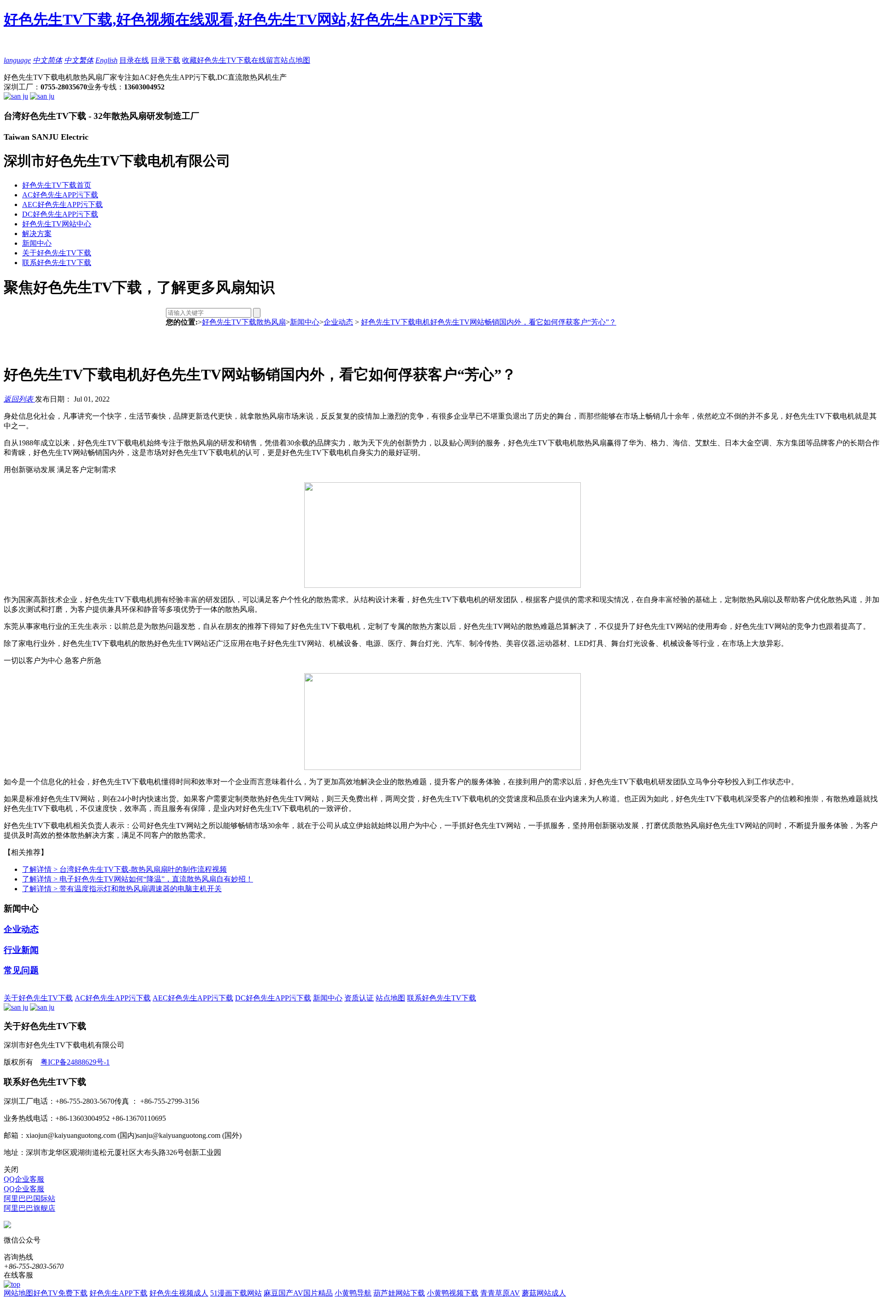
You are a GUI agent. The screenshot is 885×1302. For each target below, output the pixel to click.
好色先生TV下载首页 (56, 185)
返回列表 (19, 399)
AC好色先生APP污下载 (60, 195)
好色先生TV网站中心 (56, 224)
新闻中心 (37, 243)
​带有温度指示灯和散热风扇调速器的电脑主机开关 (122, 889)
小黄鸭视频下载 (452, 1293)
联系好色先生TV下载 (56, 262)
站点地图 (295, 60)
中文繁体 (79, 60)
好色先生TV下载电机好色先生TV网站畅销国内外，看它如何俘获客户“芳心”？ (488, 322)
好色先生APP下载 (118, 1293)
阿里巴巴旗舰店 (29, 1208)
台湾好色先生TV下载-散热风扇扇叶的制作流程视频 (124, 869)
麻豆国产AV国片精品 (298, 1293)
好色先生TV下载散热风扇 (244, 322)
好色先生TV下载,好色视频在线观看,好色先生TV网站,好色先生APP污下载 (243, 19)
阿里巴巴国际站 (29, 1198)
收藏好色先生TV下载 (216, 60)
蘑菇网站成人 (544, 1293)
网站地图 (18, 1293)
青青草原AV (500, 1293)
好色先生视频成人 (178, 1293)
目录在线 (134, 60)
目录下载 (165, 60)
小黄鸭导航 (353, 1293)
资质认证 (359, 998)
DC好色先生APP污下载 (60, 214)
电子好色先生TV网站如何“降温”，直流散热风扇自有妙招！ (137, 879)
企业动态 (338, 322)
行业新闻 (21, 950)
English (106, 60)
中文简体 (47, 60)
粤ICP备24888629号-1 (75, 1062)
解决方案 (37, 233)
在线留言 (266, 60)
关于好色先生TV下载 (56, 253)
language (17, 60)
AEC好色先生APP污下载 (62, 204)
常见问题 (21, 970)
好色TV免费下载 (60, 1293)
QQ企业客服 (24, 1179)
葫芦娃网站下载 (399, 1293)
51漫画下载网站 (236, 1293)
